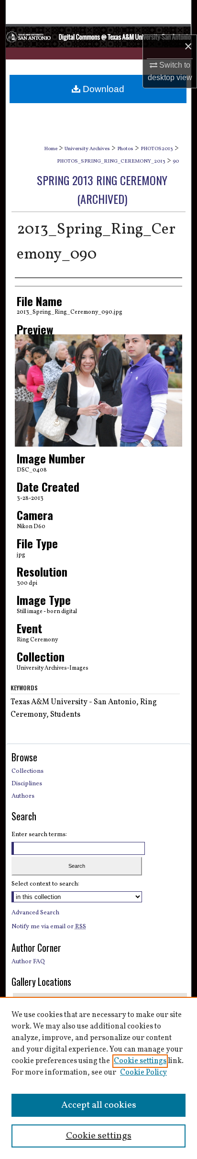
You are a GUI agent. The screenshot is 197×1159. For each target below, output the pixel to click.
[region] (98, 1078)
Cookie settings (140, 1061)
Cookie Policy (143, 1072)
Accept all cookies (98, 1105)
